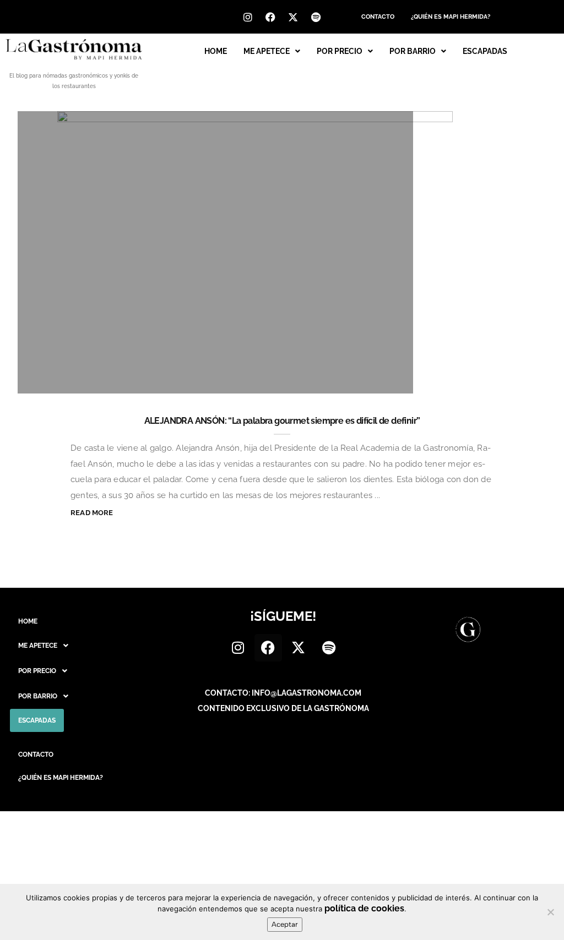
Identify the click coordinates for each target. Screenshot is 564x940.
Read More (91, 513)
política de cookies (364, 908)
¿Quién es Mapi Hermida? (450, 16)
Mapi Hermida (73, 379)
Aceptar (285, 924)
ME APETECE (266, 51)
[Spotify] (316, 17)
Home (215, 51)
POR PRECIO (339, 51)
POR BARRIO (412, 51)
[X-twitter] (293, 17)
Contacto (377, 16)
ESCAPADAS (485, 51)
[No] (550, 911)
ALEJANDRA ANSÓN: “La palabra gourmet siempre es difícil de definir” (282, 421)
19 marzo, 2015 (365, 379)
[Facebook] (270, 17)
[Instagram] (248, 17)
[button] (271, 51)
